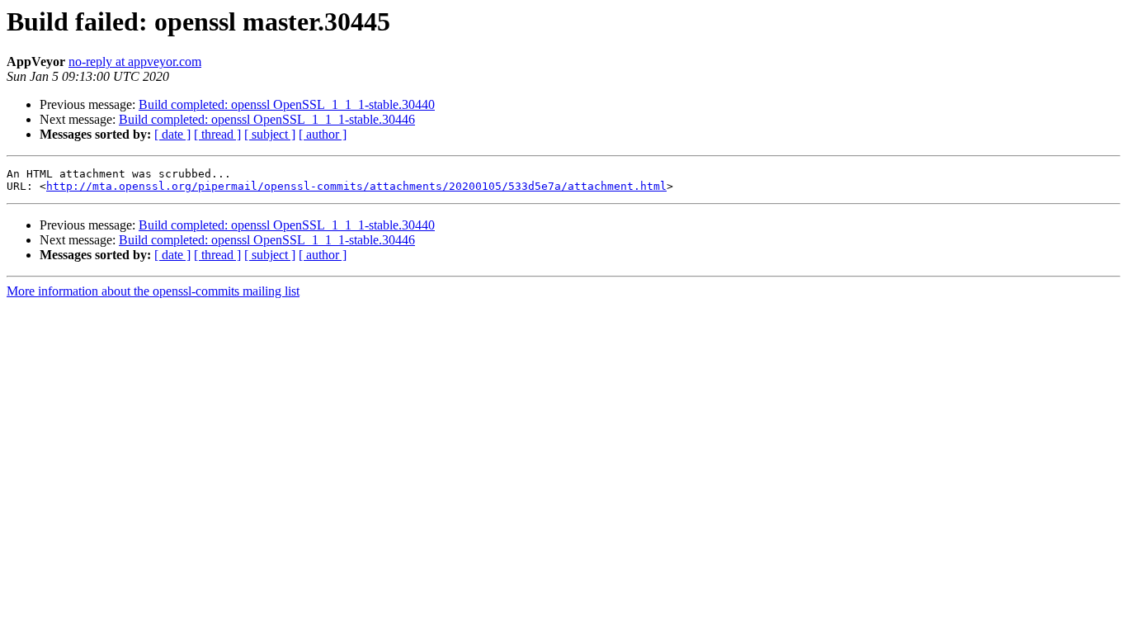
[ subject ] (269, 134)
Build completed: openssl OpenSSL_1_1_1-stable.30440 (287, 104)
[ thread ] (217, 134)
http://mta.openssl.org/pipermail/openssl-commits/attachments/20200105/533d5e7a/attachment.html (356, 186)
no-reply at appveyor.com (134, 61)
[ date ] (172, 134)
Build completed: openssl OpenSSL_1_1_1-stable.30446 (267, 119)
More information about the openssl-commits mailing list (153, 291)
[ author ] (323, 134)
